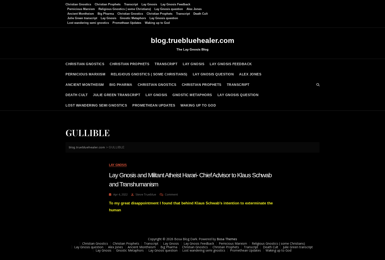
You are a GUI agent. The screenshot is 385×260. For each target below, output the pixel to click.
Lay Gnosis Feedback (175, 4)
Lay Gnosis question (168, 9)
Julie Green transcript (82, 18)
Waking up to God (157, 22)
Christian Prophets (108, 4)
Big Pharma (106, 13)
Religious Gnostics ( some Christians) (124, 9)
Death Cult (200, 13)
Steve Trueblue (145, 194)
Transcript (131, 4)
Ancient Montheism (80, 13)
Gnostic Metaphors (133, 18)
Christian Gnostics (78, 4)
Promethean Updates (127, 22)
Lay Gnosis (149, 4)
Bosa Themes (227, 239)
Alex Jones (194, 9)
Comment (171, 194)
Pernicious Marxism (81, 9)
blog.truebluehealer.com (192, 40)
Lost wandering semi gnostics (88, 22)
